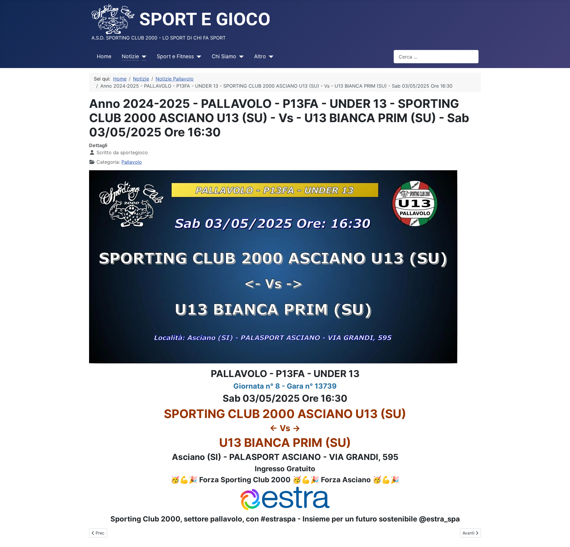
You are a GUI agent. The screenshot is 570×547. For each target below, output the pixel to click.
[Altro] (269, 56)
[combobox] (436, 56)
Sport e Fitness (175, 56)
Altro (260, 56)
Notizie (130, 56)
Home (104, 56)
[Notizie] (142, 56)
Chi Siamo (224, 56)
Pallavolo (131, 162)
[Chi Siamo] (240, 56)
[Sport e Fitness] (197, 56)
